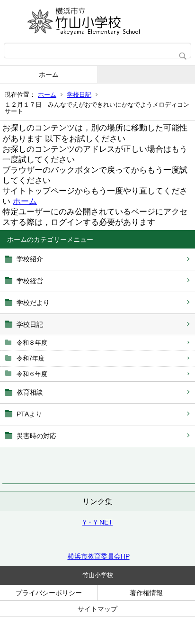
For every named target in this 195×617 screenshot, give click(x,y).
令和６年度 (32, 374)
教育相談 (30, 392)
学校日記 (79, 94)
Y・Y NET (97, 522)
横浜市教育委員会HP (99, 556)
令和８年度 (32, 342)
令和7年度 (30, 358)
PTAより (29, 414)
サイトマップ (97, 609)
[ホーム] (97, 21)
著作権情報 (146, 593)
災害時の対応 (36, 436)
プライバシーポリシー (49, 593)
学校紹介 (30, 259)
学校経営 (30, 281)
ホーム (49, 74)
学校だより (33, 302)
